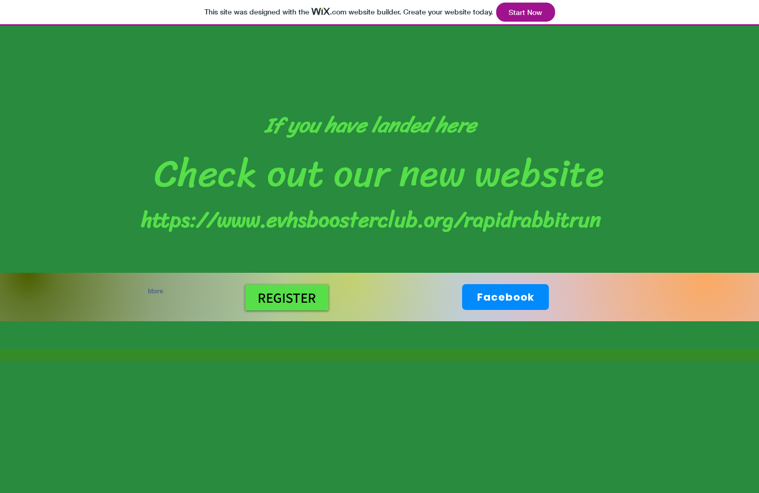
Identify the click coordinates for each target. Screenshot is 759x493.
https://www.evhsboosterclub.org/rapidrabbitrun (371, 220)
